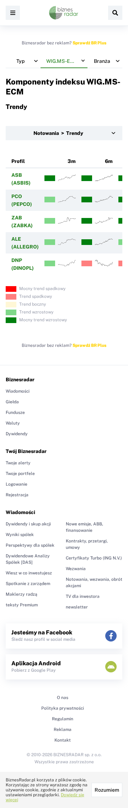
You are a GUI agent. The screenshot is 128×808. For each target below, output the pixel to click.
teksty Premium (22, 604)
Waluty (13, 423)
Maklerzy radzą (21, 594)
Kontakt (62, 740)
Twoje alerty (18, 462)
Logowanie (16, 484)
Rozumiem (107, 790)
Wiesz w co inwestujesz (29, 572)
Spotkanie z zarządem (28, 583)
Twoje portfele (20, 473)
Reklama (62, 729)
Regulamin (62, 718)
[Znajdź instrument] (115, 13)
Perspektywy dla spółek (30, 545)
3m (72, 161)
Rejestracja (17, 494)
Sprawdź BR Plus (89, 42)
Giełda (12, 401)
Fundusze (15, 412)
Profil (18, 161)
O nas (62, 697)
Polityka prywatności (62, 708)
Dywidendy (17, 433)
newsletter (77, 607)
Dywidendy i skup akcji (28, 524)
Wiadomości (18, 391)
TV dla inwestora (83, 596)
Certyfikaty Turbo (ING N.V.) (94, 558)
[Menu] (13, 13)
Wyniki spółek (20, 534)
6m (109, 161)
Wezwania (76, 568)
